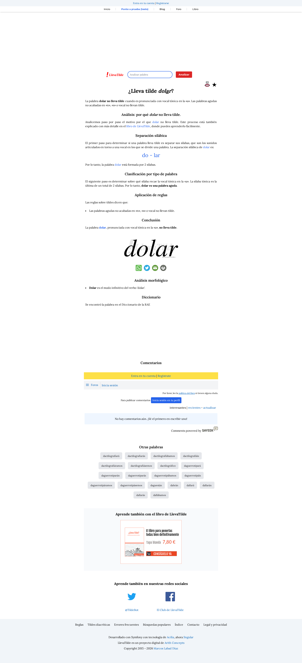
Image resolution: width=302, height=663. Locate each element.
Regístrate (164, 376)
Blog (162, 9)
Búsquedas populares (157, 624)
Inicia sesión (110, 385)
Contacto (193, 624)
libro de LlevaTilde (138, 126)
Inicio (107, 9)
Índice (179, 624)
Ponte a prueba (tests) (134, 9)
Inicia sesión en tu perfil (166, 400)
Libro (195, 9)
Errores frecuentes (126, 624)
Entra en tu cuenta (143, 3)
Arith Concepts (174, 642)
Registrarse (162, 3)
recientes (194, 407)
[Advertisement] (151, 39)
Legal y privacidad (215, 624)
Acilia (170, 637)
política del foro (187, 393)
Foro (178, 9)
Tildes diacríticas (99, 624)
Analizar (184, 74)
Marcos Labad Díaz (166, 648)
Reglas (79, 624)
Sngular (188, 637)
